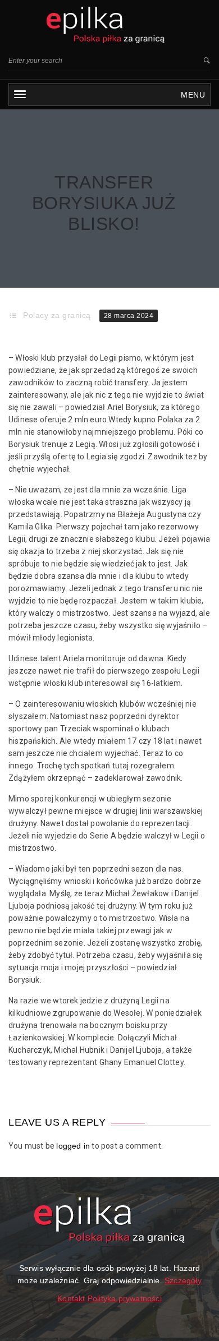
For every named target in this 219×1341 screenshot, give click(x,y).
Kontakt (71, 1298)
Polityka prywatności (125, 1298)
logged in (73, 1145)
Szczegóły (183, 1280)
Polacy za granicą (57, 315)
